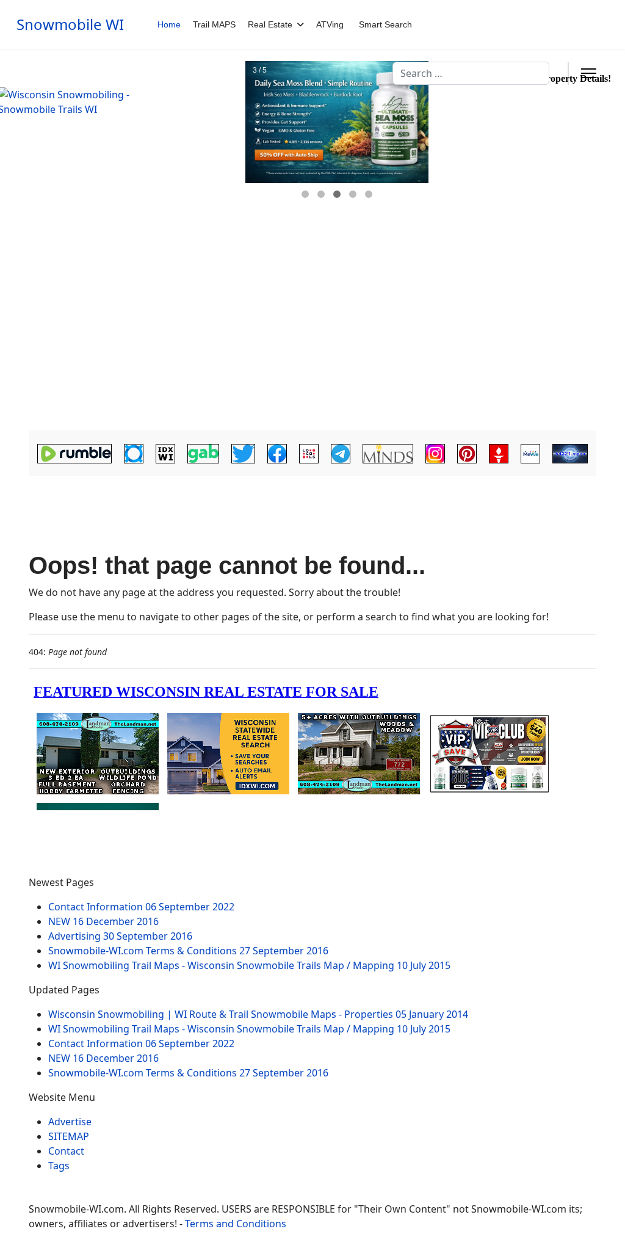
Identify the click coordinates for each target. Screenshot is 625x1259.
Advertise (70, 1121)
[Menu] (588, 73)
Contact (66, 1151)
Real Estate (270, 24)
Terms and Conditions (235, 1223)
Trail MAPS (214, 24)
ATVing (330, 24)
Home (169, 24)
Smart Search (385, 24)
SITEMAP (68, 1136)
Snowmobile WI (70, 24)
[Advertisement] (312, 338)
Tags (59, 1165)
